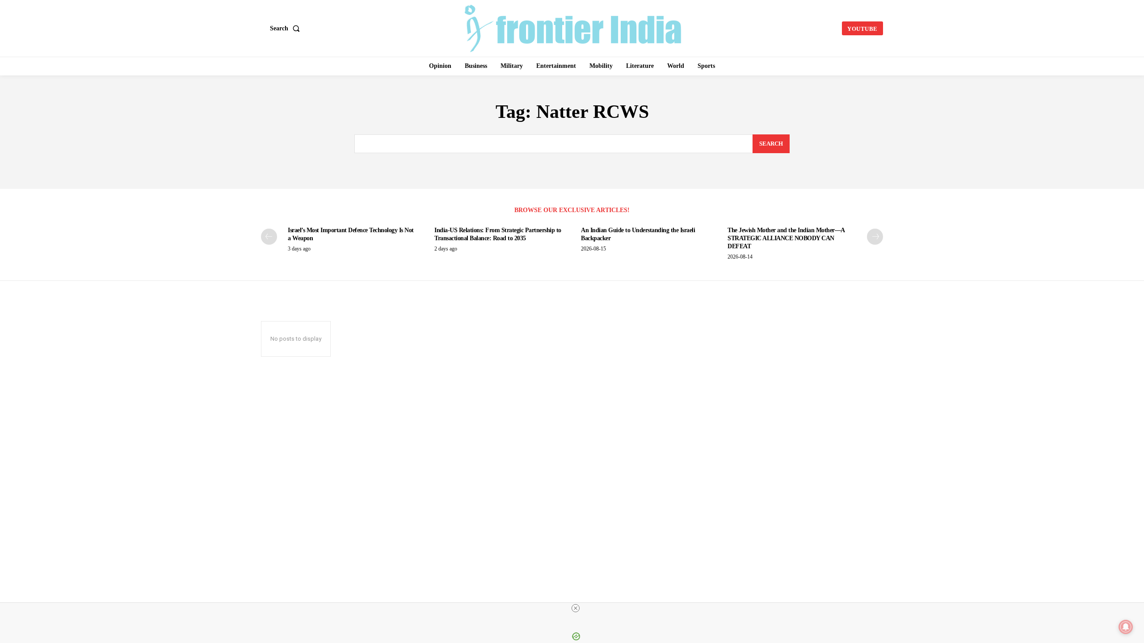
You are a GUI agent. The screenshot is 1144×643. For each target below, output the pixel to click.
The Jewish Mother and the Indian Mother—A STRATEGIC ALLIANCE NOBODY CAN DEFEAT (786, 238)
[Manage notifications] (1126, 627)
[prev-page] (269, 237)
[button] (286, 28)
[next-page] (875, 237)
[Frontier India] (573, 27)
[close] (576, 608)
